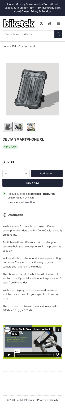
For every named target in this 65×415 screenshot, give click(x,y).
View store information (21, 202)
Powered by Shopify (47, 399)
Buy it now (32, 183)
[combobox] (32, 34)
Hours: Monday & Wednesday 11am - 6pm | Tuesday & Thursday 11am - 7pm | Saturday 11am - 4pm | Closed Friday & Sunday (32, 7)
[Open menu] (58, 23)
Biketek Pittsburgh (25, 399)
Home (6, 46)
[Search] (58, 34)
